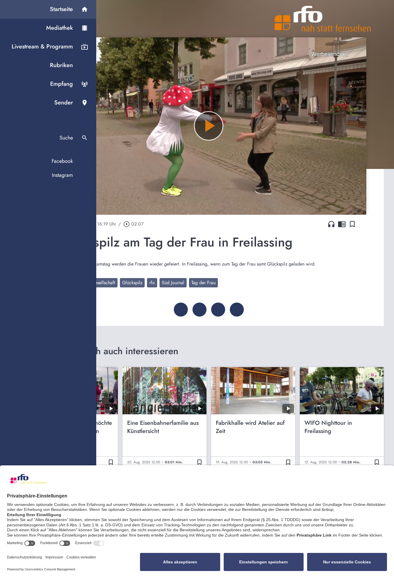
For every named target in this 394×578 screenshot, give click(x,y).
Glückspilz (132, 282)
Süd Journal (173, 282)
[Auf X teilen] (199, 310)
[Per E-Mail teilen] (237, 310)
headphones (331, 224)
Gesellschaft (103, 282)
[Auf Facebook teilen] (181, 310)
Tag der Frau (203, 282)
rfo (152, 282)
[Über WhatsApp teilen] (218, 310)
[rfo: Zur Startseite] (323, 19)
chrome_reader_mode (342, 224)
